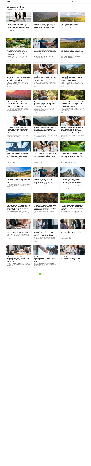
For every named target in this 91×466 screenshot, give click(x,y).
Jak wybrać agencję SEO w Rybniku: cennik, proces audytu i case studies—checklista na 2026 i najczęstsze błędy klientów (45, 51)
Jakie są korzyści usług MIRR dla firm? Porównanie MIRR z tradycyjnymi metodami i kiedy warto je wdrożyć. (72, 51)
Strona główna (82, 1)
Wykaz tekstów (75, 1)
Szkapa (8, 1)
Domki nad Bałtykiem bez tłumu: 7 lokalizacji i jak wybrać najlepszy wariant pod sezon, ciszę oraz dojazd (72, 232)
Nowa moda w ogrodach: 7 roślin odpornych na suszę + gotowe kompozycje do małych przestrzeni (18, 181)
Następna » (49, 274)
